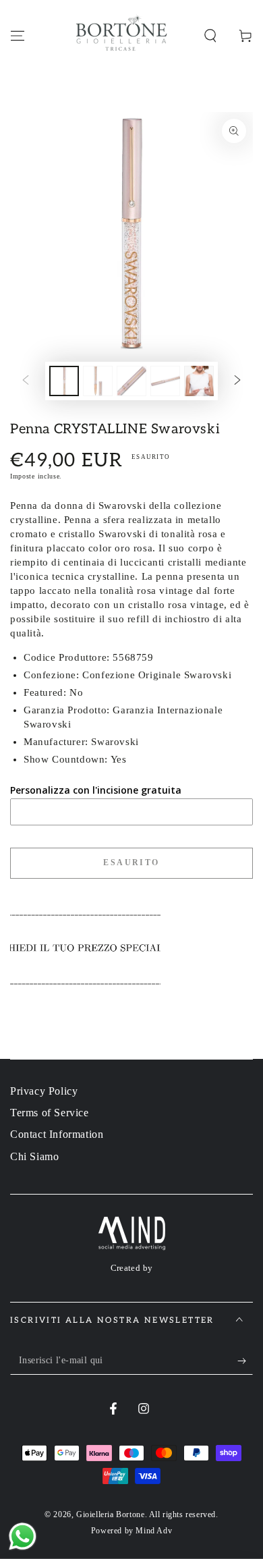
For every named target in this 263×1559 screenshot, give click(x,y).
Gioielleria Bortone (110, 1514)
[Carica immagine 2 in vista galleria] (98, 381)
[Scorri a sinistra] (25, 380)
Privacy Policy (44, 1091)
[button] (210, 35)
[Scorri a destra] (237, 380)
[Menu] (17, 35)
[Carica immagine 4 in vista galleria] (165, 381)
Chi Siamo (34, 1156)
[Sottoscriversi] (245, 1361)
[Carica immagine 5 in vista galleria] (199, 381)
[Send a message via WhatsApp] (22, 1536)
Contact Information (56, 1134)
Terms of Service (49, 1112)
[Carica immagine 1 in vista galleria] (64, 381)
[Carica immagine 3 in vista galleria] (131, 381)
